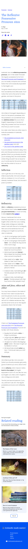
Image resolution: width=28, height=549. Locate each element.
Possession (4, 9)
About (11, 536)
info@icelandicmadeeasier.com (15, 541)
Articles (12, 538)
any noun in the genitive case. (13, 146)
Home (11, 534)
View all (14, 515)
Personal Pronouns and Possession (12, 79)
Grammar (10, 9)
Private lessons (14, 533)
